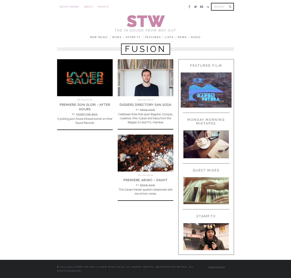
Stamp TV (133, 37)
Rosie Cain (147, 109)
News (182, 37)
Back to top (216, 267)
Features (153, 37)
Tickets (103, 7)
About (88, 7)
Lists (169, 37)
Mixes (117, 37)
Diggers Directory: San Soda (145, 104)
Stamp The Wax (87, 114)
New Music (99, 37)
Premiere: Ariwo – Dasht (145, 180)
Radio (196, 37)
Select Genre (69, 7)
